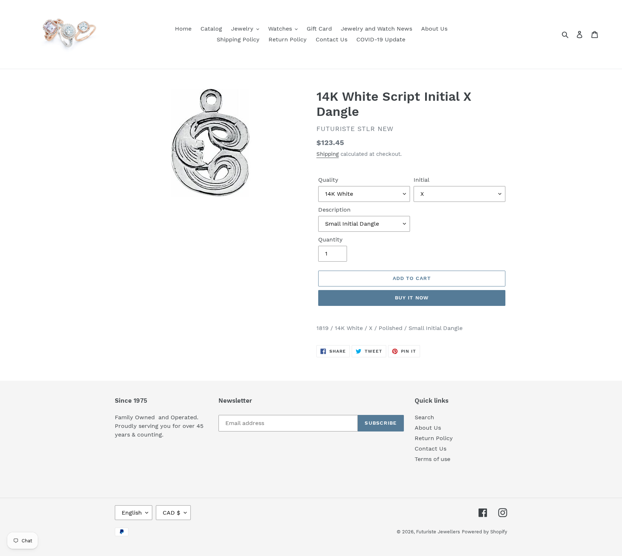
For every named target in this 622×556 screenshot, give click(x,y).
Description (334, 209)
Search (424, 417)
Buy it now (412, 297)
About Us (428, 427)
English (132, 512)
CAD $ (171, 512)
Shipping (327, 154)
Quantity (330, 239)
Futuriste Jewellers (438, 531)
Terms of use (432, 459)
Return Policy (434, 438)
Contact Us (430, 448)
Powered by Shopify (484, 531)
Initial (421, 179)
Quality (328, 179)
